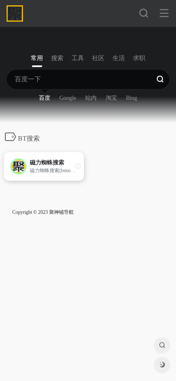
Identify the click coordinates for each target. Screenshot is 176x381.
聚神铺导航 (61, 212)
